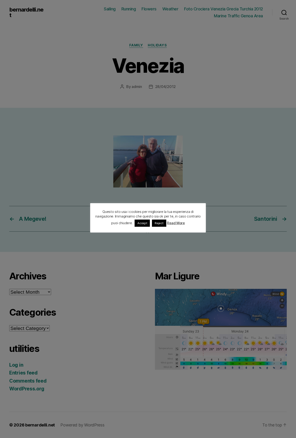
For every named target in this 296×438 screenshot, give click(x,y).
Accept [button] (142, 223)
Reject (159, 223)
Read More (176, 223)
